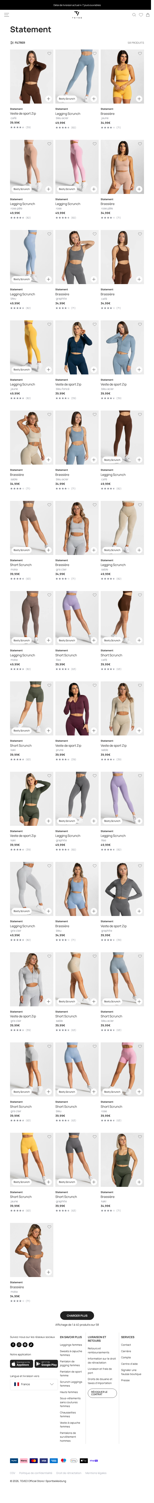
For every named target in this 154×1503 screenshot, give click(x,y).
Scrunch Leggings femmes (70, 1384)
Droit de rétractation (68, 1473)
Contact (124, 1345)
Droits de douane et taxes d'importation (98, 1381)
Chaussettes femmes (67, 1414)
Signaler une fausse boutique (126, 1374)
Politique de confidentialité (35, 1473)
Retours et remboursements (96, 1350)
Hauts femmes (68, 1392)
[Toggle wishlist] (48, 53)
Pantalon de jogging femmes (69, 1363)
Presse (123, 1384)
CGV (12, 1473)
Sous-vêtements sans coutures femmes (69, 1402)
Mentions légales (95, 1473)
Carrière (124, 1351)
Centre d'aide (127, 1364)
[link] (145, 15)
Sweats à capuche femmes (70, 1353)
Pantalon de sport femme (70, 1373)
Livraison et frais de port (98, 1371)
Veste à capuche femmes (69, 1424)
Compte (124, 1357)
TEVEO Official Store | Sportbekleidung (43, 1481)
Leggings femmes (70, 1345)
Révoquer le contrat (97, 1393)
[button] (6, 14)
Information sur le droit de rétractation (100, 1360)
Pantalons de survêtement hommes (67, 1436)
